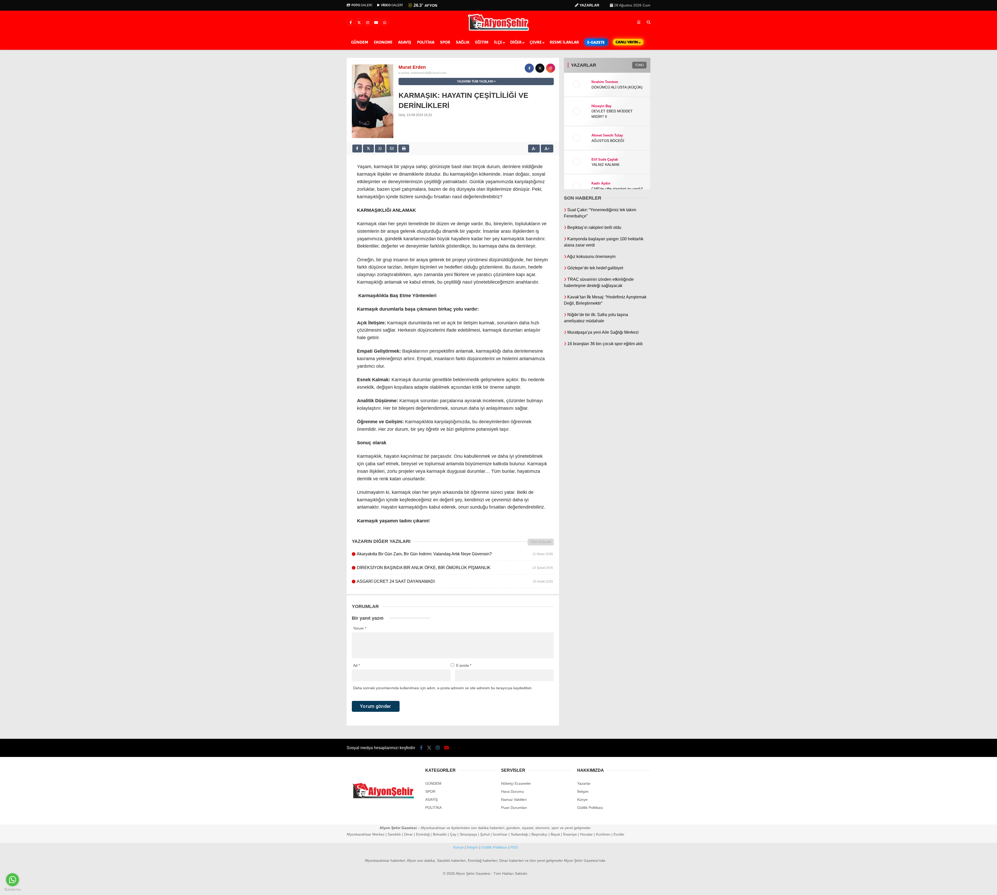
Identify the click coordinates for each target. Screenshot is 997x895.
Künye (582, 799)
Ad (356, 665)
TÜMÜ (639, 65)
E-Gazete (596, 42)
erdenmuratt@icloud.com (428, 73)
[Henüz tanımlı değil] (529, 68)
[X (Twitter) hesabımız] (359, 22)
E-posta (463, 665)
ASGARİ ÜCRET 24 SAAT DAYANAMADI (455, 581)
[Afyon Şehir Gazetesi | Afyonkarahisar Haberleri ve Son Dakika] (498, 30)
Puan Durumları (514, 807)
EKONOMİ (383, 42)
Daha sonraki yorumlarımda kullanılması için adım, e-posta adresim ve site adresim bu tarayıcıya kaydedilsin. (443, 688)
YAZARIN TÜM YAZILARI (475, 81)
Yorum (359, 628)
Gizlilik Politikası (590, 807)
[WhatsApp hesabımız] (384, 22)
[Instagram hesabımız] (367, 22)
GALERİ (362, 5)
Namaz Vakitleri (514, 799)
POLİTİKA (425, 42)
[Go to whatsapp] (12, 879)
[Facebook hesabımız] (350, 22)
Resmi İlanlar (564, 42)
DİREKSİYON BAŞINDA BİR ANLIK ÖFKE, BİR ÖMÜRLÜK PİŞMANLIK (455, 567)
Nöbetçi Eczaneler (516, 783)
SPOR (445, 42)
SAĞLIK (462, 42)
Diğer (516, 42)
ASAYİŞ (404, 42)
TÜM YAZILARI (540, 542)
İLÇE (498, 42)
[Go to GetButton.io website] (12, 889)
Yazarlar (584, 783)
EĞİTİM (481, 42)
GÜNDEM (359, 42)
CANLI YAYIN (627, 41)
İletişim (583, 791)
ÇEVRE (536, 42)
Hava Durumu (512, 791)
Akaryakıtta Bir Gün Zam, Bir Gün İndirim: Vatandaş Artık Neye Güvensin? (455, 554)
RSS (514, 847)
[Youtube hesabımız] (376, 22)
